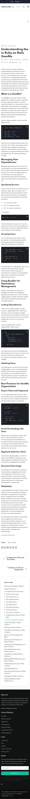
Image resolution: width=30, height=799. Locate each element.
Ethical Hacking (5, 727)
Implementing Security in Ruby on (14, 665)
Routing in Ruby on (12, 627)
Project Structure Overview (14, 591)
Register (17, 1)
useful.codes (6, 7)
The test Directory (11, 610)
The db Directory (11, 602)
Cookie (3, 746)
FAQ (2, 743)
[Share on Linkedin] (2, 547)
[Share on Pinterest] (10, 547)
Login (11, 1)
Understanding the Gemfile (15, 620)
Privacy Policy (5, 752)
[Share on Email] (16, 547)
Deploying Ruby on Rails (12, 680)
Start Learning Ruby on (13, 586)
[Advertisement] (15, 29)
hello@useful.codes (11, 708)
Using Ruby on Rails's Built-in (13, 655)
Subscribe (14, 773)
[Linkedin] (1, 784)
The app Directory (12, 597)
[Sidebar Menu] (28, 21)
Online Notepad (6, 733)
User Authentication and (12, 650)
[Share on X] (8, 547)
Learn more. (5, 795)
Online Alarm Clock (7, 730)
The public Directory (12, 607)
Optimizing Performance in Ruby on (15, 672)
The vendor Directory (13, 612)
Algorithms (4, 722)
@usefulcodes (13, 62)
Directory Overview (12, 594)
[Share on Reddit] (13, 547)
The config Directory (12, 599)
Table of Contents (14, 59)
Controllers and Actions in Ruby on (14, 631)
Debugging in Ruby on (13, 676)
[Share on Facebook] (5, 547)
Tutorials (3, 716)
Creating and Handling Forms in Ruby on (15, 645)
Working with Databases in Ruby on (13, 641)
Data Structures (6, 719)
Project (9, 589)
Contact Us (4, 740)
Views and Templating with (13, 636)
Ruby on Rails (12, 542)
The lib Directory (11, 604)
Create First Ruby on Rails (12, 623)
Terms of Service (6, 749)
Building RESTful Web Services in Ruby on (15, 660)
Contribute (25, 59)
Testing (10, 668)
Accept (11, 795)
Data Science (5, 724)
